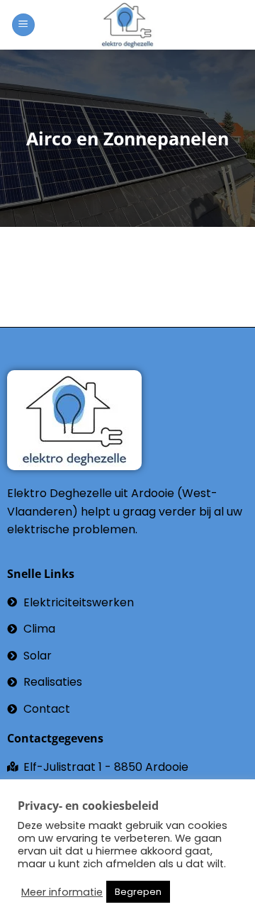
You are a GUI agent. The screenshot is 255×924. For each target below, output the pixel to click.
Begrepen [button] (138, 891)
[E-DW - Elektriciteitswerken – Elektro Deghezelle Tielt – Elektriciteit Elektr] (127, 25)
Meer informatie (62, 892)
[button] (23, 25)
